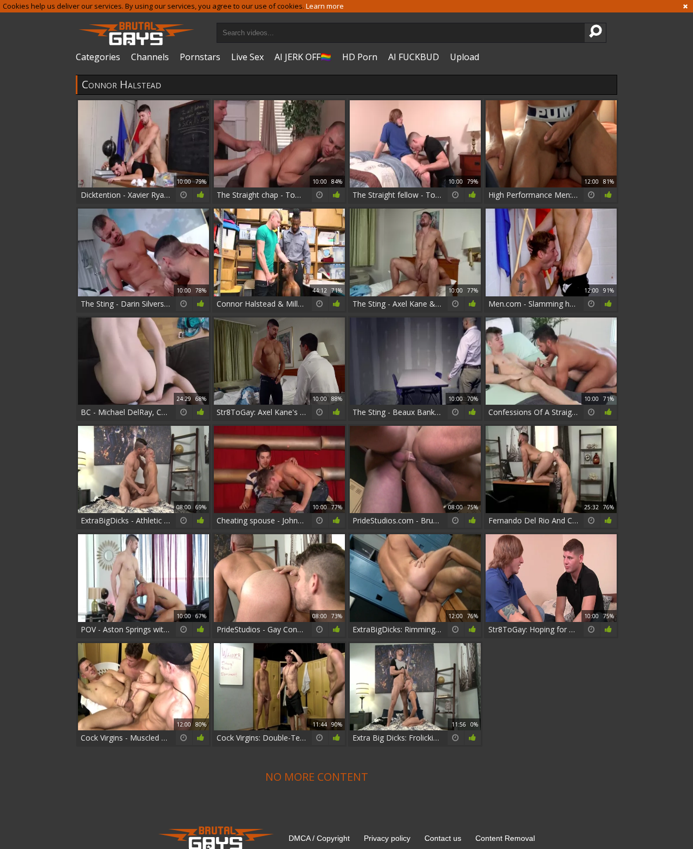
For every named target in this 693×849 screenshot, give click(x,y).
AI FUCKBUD (413, 57)
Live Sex (247, 57)
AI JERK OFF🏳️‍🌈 (302, 57)
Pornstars (200, 57)
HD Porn (359, 57)
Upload (464, 57)
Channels (150, 57)
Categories (98, 57)
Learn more (325, 6)
